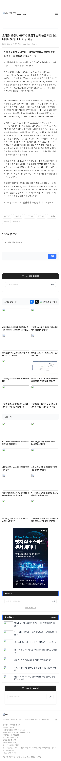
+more (53, 617)
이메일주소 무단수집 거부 (32, 720)
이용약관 (5, 720)
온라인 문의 (45, 720)
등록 (52, 256)
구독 (52, 284)
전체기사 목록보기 (30, 608)
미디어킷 (54, 720)
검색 (53, 601)
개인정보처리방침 (16, 720)
